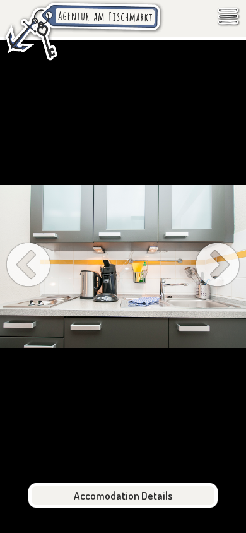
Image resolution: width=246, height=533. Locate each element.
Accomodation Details (123, 495)
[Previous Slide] (28, 266)
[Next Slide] (217, 266)
